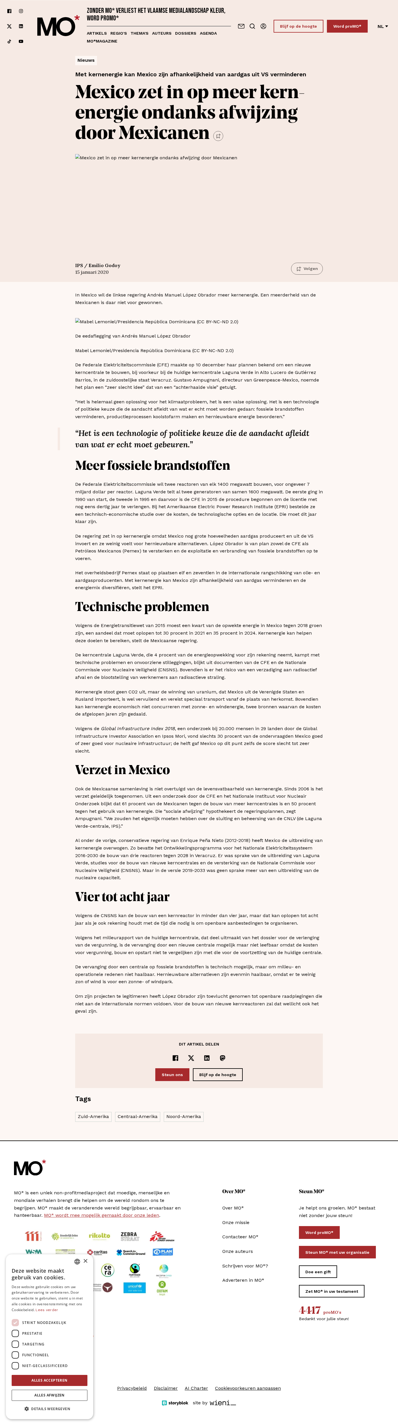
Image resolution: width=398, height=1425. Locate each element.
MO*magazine (102, 41)
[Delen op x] (191, 1058)
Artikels (97, 33)
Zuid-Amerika (93, 1116)
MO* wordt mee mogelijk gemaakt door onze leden (101, 1215)
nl (381, 26)
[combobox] (77, 1262)
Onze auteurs (237, 1251)
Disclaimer (166, 1388)
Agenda (208, 33)
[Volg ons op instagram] (21, 11)
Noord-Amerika (183, 1116)
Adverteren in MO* (243, 1280)
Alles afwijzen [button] (49, 1395)
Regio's (118, 33)
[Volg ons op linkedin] (21, 26)
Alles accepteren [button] (49, 1380)
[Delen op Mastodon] (222, 1058)
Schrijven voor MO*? (245, 1266)
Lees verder (47, 1310)
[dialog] (49, 1336)
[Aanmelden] (263, 26)
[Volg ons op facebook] (9, 11)
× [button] (85, 1261)
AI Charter (196, 1388)
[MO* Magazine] (58, 26)
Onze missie (235, 1222)
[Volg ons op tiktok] (9, 41)
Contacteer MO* (240, 1236)
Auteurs (162, 33)
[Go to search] (252, 26)
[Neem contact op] (241, 26)
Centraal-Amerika (138, 1116)
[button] (49, 1409)
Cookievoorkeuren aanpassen (248, 1388)
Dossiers (185, 33)
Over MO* (233, 1208)
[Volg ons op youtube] (21, 41)
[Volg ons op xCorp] (9, 26)
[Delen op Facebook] (175, 1058)
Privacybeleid (132, 1388)
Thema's (140, 33)
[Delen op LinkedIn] (207, 1058)
